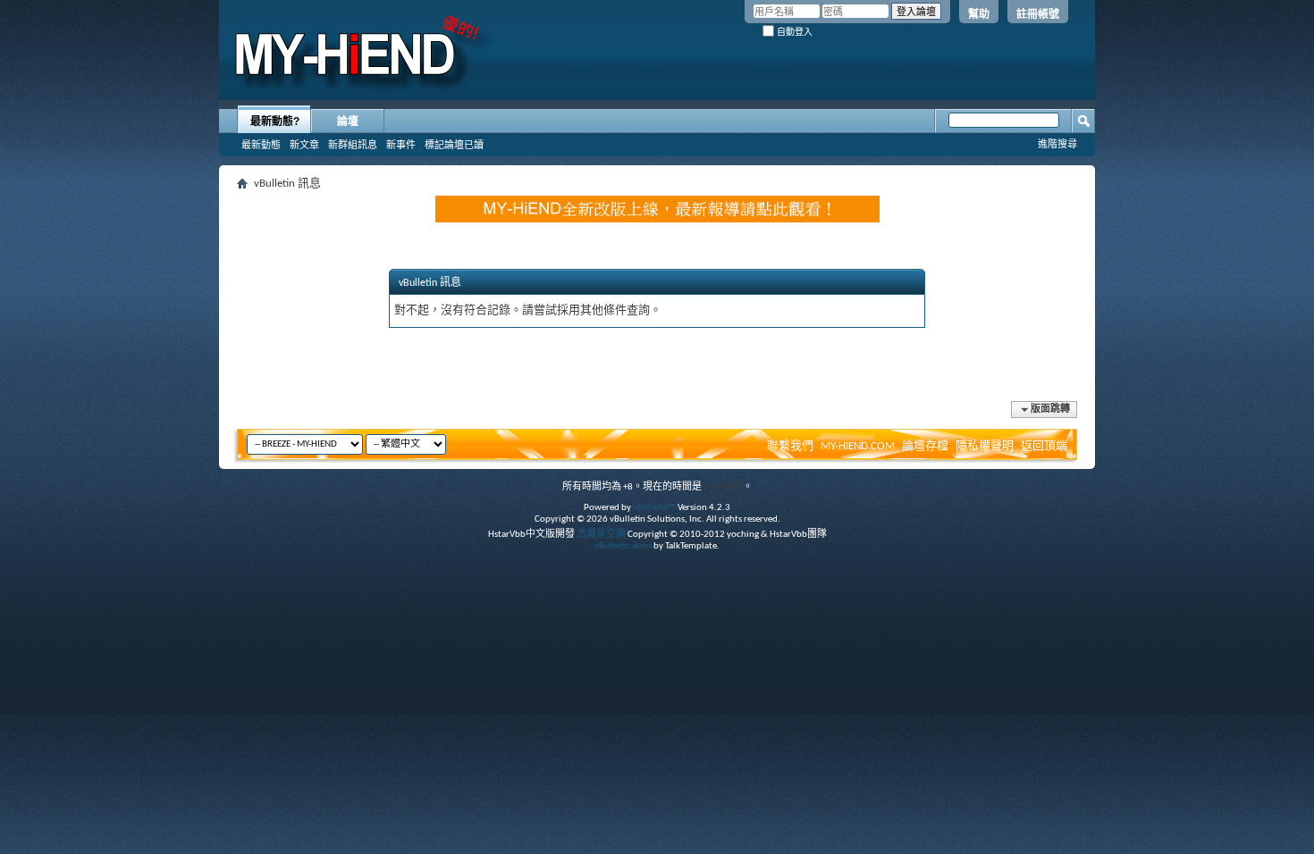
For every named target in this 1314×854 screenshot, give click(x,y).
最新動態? (274, 121)
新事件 (401, 144)
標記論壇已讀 (454, 144)
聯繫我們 (790, 446)
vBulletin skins (623, 546)
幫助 (979, 14)
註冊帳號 (1037, 14)
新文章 (304, 144)
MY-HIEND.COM (858, 446)
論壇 (347, 121)
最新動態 (261, 144)
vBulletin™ (654, 508)
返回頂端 (1044, 446)
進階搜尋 (1057, 143)
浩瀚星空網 (601, 535)
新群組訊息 (352, 144)
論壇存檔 (925, 446)
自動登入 (793, 32)
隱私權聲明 (985, 446)
